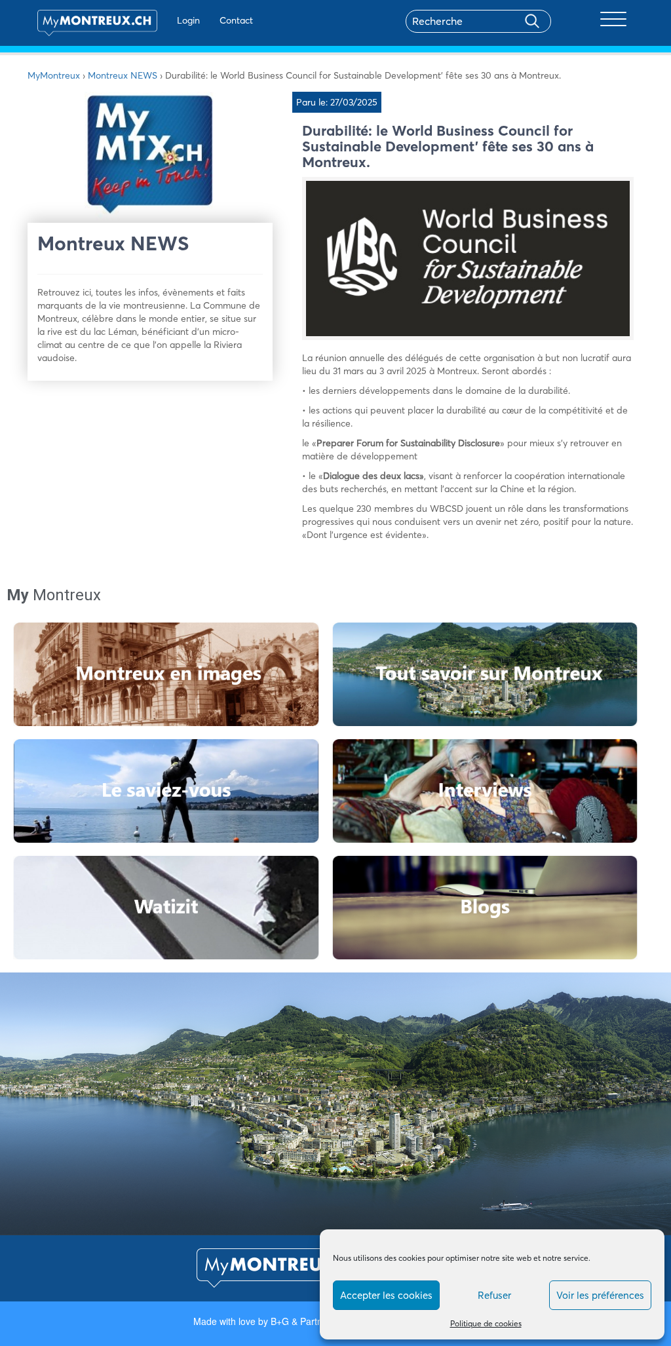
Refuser (494, 1295)
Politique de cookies (486, 1323)
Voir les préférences (600, 1295)
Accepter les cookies (386, 1295)
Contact (236, 20)
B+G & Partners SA (310, 1321)
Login (188, 20)
